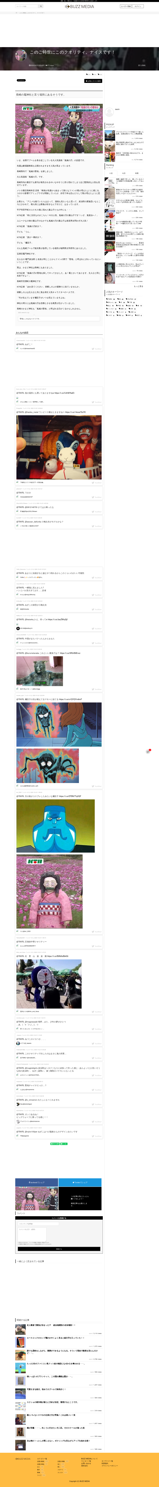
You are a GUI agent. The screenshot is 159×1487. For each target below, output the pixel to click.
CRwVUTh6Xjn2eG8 (22, 1064)
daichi (90, 1333)
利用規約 (105, 1463)
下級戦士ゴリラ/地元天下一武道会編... (32, 482)
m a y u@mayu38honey (27, 594)
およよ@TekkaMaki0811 (28, 946)
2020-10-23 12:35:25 (41, 635)
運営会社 (84, 1465)
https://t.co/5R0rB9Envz (70, 653)
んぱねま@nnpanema (27, 1089)
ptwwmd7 (19, 489)
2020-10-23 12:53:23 (36, 601)
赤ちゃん (112, 302)
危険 (123, 309)
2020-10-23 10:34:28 (40, 1050)
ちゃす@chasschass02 (27, 348)
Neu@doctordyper (26, 1104)
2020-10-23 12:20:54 (38, 695)
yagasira (18, 1128)
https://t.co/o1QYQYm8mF (70, 699)
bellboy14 (19, 615)
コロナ (111, 315)
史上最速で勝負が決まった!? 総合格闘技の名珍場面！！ (51, 1325)
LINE (132, 312)
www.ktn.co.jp (25, 312)
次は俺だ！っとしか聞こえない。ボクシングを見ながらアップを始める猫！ (58, 1440)
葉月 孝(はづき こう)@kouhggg (30, 689)
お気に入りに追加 (94, 81)
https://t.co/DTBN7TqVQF (70, 796)
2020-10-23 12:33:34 (36, 649)
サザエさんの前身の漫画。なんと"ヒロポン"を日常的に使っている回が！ (129, 201)
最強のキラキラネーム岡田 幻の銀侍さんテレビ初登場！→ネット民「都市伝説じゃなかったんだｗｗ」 (130, 191)
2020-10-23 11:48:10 (40, 938)
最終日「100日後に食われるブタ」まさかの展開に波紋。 (129, 154)
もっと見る (138, 286)
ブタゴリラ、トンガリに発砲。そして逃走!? (130, 212)
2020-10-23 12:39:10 (36, 615)
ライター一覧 (86, 1461)
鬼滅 (101, 74)
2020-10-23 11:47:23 (40, 952)
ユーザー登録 (126, 6)
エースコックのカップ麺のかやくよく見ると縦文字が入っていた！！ (56, 1337)
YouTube (132, 299)
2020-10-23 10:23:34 (43, 1064)
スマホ (111, 312)
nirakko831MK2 (20, 1050)
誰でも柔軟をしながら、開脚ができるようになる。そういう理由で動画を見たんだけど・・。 (62, 1351)
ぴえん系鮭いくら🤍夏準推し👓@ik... (32, 402)
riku (133, 138)
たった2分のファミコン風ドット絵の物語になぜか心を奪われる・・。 (56, 1363)
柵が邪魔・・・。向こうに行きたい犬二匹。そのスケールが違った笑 (56, 1427)
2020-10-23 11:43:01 (36, 1128)
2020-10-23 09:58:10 (37, 1081)
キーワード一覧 (107, 1461)
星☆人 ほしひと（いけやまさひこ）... (32, 1029)
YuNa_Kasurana (21, 569)
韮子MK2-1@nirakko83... (28, 1058)
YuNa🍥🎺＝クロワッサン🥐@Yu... (31, 577)
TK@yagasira (24, 1136)
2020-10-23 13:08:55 (39, 584)
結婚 (130, 305)
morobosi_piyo (20, 1018)
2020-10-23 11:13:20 (36, 1035)
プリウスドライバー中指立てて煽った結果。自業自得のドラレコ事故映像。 (130, 133)
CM (133, 309)
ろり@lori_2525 (25, 931)
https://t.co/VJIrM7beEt (64, 392)
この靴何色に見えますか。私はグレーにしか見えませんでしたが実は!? (130, 265)
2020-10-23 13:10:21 (40, 569)
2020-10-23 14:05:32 (42, 503)
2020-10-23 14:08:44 (36, 408)
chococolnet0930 (21, 635)
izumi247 (18, 518)
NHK (130, 315)
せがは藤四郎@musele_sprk (29, 786)
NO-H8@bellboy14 (26, 628)
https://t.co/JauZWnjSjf (58, 619)
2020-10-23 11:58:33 (36, 792)
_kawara (18, 1035)
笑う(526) (141, 65)
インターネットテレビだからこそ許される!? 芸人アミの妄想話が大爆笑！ (130, 275)
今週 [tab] (111, 173)
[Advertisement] (79, 30)
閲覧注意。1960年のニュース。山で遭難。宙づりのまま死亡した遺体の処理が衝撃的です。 (130, 234)
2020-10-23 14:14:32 (39, 340)
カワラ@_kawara (25, 1043)
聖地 (89, 74)
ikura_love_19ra (20, 389)
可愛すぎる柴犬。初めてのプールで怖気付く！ (46, 1389)
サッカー (122, 312)
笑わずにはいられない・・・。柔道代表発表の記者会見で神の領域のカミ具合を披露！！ (130, 245)
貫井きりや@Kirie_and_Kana (29, 1011)
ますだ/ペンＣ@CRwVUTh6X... (30, 1075)
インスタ (112, 309)
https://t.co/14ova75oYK (75, 412)
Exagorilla (19, 408)
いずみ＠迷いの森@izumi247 (29, 526)
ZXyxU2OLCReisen (22, 503)
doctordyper (19, 1096)
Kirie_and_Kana (20, 952)
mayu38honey (20, 584)
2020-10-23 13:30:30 (36, 518)
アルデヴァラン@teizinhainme (30, 1121)
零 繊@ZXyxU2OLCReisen (28, 511)
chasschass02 (20, 340)
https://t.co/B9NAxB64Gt (57, 956)
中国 (120, 305)
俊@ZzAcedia (24, 609)
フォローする (29, 340)
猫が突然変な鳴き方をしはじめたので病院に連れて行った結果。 (130, 143)
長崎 (95, 74)
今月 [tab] (123, 173)
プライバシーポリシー (110, 1465)
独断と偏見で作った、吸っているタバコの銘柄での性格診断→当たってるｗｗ (130, 181)
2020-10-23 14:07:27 (36, 489)
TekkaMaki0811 (20, 938)
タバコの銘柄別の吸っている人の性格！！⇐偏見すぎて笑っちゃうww (129, 222)
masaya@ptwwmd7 (26, 497)
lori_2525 (19, 792)
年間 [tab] (136, 173)
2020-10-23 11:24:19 (39, 1018)
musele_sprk (20, 695)
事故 (120, 315)
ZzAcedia (19, 601)
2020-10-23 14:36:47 (40, 389)
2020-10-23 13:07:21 (38, 1110)
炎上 (111, 305)
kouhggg (18, 649)
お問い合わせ (86, 1463)
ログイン (138, 6)
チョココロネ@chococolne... (29, 643)
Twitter (111, 299)
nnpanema (19, 1081)
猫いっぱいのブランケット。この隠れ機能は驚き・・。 (50, 1376)
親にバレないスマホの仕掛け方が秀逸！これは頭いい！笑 (51, 1415)
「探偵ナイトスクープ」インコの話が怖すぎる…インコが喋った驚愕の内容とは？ (130, 255)
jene (132, 149)
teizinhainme (19, 1110)
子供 (132, 302)
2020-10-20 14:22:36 (38, 1096)
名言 (139, 315)
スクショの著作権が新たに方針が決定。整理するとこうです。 (53, 1402)
